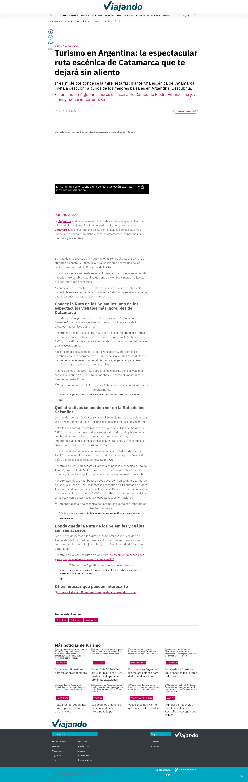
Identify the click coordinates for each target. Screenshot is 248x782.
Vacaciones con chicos (141, 698)
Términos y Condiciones (63, 779)
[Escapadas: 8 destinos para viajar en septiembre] (71, 657)
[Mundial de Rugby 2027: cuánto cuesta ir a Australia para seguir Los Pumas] (181, 693)
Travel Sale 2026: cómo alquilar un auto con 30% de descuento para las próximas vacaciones (107, 674)
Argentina (109, 15)
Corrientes (172, 662)
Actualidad (98, 662)
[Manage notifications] (242, 776)
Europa (96, 21)
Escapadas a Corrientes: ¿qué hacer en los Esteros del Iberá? (181, 672)
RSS (168, 775)
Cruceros (155, 15)
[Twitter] (50, 37)
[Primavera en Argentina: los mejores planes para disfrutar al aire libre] (144, 657)
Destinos (85, 15)
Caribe (107, 21)
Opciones (97, 698)
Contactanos (163, 770)
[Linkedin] (50, 43)
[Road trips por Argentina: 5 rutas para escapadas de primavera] (71, 693)
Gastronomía (83, 755)
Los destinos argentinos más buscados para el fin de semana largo (107, 708)
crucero (69, 21)
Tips (119, 15)
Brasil (117, 21)
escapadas (56, 21)
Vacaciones (97, 15)
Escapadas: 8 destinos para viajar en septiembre (71, 670)
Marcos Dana (69, 214)
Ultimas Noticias (84, 760)
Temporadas (62, 698)
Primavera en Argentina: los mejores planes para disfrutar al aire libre (143, 672)
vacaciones (83, 21)
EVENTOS (171, 698)
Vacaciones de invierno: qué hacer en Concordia (143, 706)
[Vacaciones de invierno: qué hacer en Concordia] (144, 693)
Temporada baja (137, 662)
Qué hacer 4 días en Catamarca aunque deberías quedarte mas (95, 592)
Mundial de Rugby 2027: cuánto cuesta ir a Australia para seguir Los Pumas (180, 710)
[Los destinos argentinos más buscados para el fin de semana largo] (107, 693)
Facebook (154, 741)
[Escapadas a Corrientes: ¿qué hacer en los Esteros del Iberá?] (181, 657)
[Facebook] (50, 31)
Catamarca (62, 229)
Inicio (58, 45)
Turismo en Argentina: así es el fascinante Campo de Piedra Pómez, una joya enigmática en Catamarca (128, 97)
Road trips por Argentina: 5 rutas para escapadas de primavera (70, 708)
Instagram (155, 746)
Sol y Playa (129, 15)
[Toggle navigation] (50, 15)
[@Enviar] (50, 49)
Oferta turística (70, 15)
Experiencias (142, 15)
